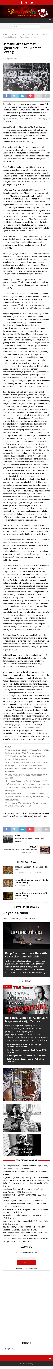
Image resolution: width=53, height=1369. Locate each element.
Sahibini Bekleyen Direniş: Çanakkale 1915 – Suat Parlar (25, 1221)
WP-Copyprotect (12, 1367)
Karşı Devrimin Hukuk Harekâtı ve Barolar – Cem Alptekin (26, 954)
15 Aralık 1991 (21, 898)
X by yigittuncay (9, 1348)
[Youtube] (31, 2)
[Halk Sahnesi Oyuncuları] (26, 16)
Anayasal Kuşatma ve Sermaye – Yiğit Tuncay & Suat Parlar (24, 1045)
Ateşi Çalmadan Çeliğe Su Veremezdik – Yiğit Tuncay (24, 1215)
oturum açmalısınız (29, 918)
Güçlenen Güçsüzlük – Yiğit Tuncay (17, 1177)
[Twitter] (26, 2)
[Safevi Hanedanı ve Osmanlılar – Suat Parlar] (8, 870)
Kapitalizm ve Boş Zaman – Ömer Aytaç (19, 1195)
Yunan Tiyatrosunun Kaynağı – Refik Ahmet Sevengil (31, 881)
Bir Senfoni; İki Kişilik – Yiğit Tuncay (17, 1180)
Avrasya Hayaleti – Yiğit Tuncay (15, 1200)
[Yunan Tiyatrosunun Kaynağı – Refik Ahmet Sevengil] (8, 883)
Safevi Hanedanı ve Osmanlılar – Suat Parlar (32, 868)
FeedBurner (32, 1268)
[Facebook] (21, 2)
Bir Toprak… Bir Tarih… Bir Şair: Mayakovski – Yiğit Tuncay (26, 1019)
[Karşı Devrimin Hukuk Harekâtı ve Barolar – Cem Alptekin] (26, 935)
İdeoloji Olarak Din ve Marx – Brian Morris (20, 1171)
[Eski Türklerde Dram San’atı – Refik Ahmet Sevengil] (8, 896)
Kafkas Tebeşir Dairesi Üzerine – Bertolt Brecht (22, 1183)
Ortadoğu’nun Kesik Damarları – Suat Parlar (27, 1055)
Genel (14, 34)
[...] (44, 972)
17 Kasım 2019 (21, 872)
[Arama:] (26, 26)
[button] (49, 20)
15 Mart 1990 (21, 885)
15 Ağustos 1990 (11, 58)
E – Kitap (26, 981)
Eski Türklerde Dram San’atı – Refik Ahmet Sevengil (31, 894)
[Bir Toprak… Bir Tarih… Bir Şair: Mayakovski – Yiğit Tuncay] (26, 1012)
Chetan (7, 1367)
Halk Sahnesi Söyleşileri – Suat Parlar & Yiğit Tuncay (27, 1051)
